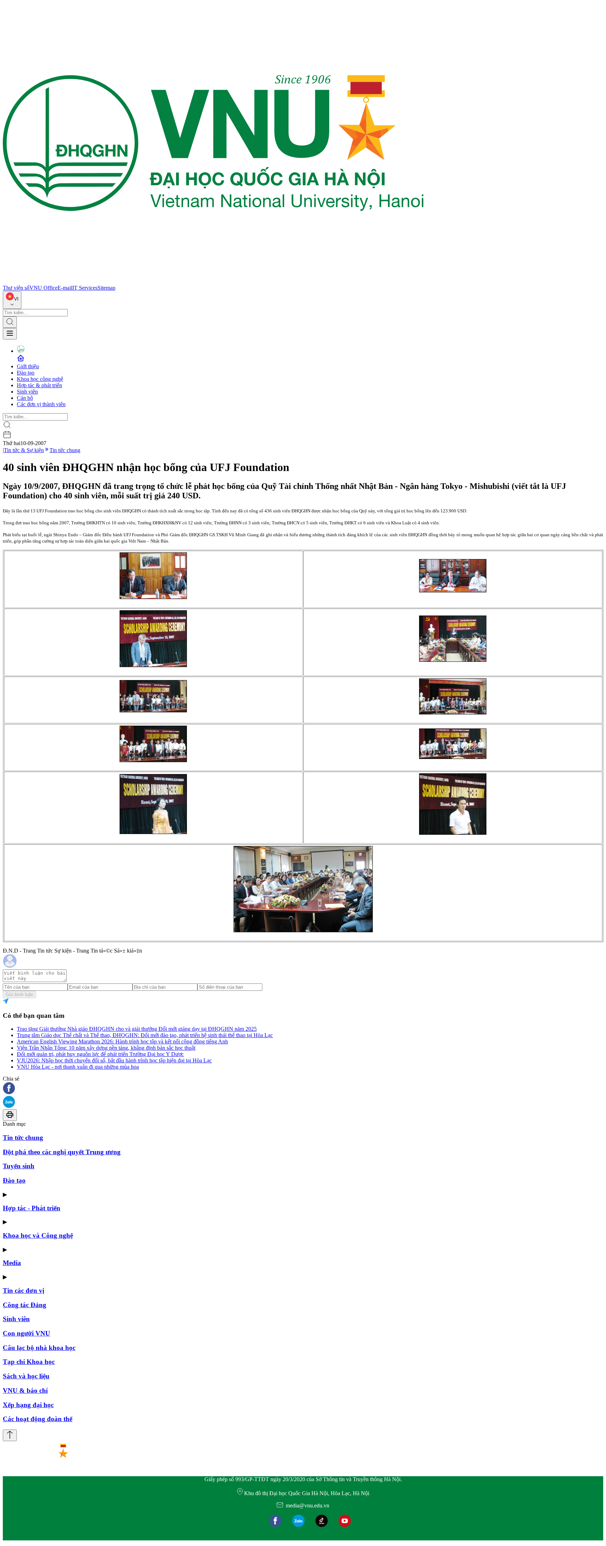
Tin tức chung (64, 450)
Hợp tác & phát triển (39, 385)
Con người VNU (26, 1333)
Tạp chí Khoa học (29, 1361)
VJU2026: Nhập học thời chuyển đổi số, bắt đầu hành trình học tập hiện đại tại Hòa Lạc (114, 1060)
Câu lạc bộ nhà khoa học (39, 1347)
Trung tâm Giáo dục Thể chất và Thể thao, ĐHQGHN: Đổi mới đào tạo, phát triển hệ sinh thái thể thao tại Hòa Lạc (145, 1035)
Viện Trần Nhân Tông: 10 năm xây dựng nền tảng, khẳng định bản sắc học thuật (106, 1048)
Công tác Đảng (24, 1305)
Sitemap (106, 288)
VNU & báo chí (25, 1390)
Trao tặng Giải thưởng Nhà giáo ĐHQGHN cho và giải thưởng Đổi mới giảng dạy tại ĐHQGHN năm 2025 (137, 1029)
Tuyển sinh (18, 1166)
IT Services (84, 288)
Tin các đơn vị (23, 1290)
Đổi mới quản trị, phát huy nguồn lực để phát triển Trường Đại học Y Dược (100, 1054)
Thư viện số (16, 288)
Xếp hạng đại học (28, 1405)
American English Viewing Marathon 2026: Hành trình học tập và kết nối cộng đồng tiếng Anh (122, 1041)
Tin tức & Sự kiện (24, 450)
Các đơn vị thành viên (41, 404)
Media (12, 1262)
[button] (303, 1089)
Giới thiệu (28, 366)
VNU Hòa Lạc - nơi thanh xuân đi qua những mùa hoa (78, 1067)
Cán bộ (25, 398)
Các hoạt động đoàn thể (37, 1419)
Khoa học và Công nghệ (38, 1235)
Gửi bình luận (19, 994)
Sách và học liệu (26, 1376)
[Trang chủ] (213, 281)
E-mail (65, 288)
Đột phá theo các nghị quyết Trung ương (62, 1152)
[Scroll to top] (10, 1435)
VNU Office (43, 288)
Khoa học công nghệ (40, 379)
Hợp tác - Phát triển (31, 1208)
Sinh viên (27, 392)
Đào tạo (25, 373)
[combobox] (12, 300)
